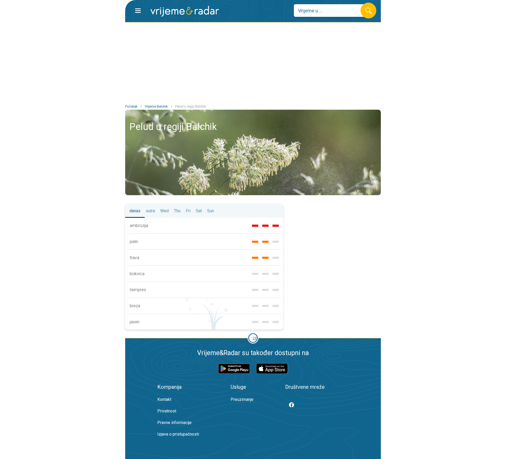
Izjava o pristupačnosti (178, 434)
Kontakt (164, 399)
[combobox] (331, 10)
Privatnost (166, 410)
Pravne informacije (174, 422)
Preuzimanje (242, 399)
